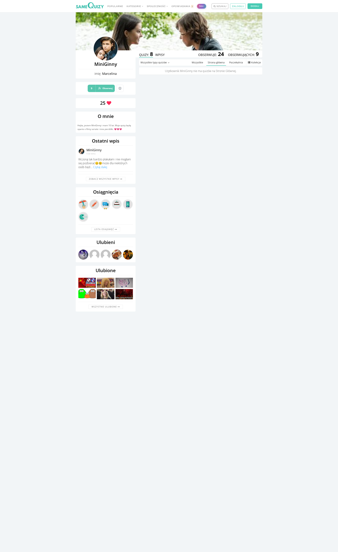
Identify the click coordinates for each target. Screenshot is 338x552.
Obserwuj (102, 88)
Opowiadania (182, 6)
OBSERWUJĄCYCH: (243, 55)
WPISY (160, 55)
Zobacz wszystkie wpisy (104, 178)
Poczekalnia (236, 62)
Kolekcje (256, 62)
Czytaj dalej (100, 167)
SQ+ (201, 6)
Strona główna (216, 62)
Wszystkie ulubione (105, 306)
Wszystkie (197, 62)
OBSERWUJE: (211, 55)
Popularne (115, 6)
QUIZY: (146, 55)
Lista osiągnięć (104, 229)
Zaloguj (238, 6)
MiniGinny (94, 150)
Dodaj (255, 6)
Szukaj (221, 6)
